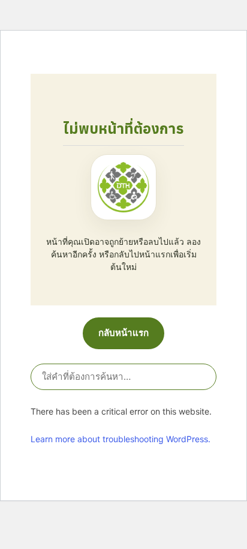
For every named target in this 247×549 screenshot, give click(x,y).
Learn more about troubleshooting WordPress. (120, 439)
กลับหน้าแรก (123, 332)
